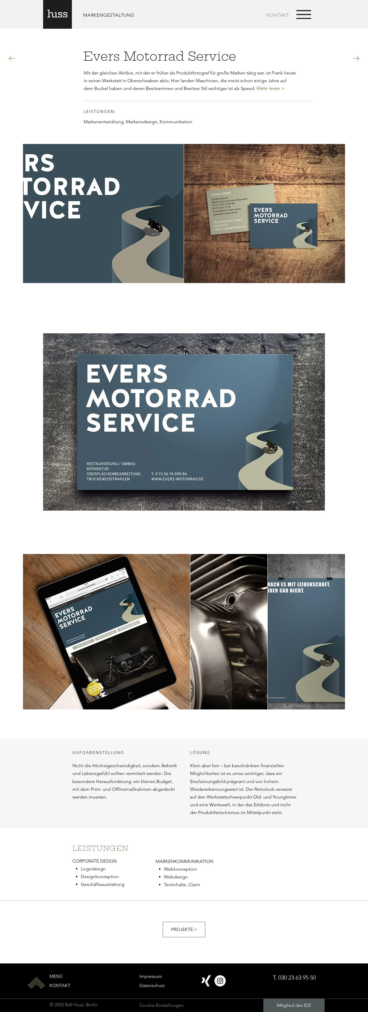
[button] (303, 14)
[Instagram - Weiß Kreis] (220, 980)
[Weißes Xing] (206, 980)
